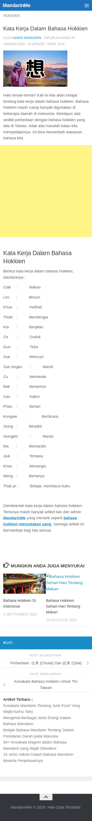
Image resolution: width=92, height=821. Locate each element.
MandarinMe (16, 5)
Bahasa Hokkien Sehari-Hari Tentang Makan (63, 606)
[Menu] (86, 5)
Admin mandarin (27, 38)
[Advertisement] (46, 191)
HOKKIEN (11, 16)
